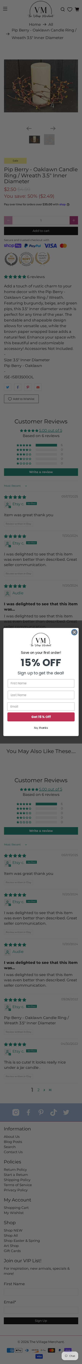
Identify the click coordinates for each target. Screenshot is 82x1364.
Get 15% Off (41, 717)
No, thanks (41, 728)
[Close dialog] (74, 632)
